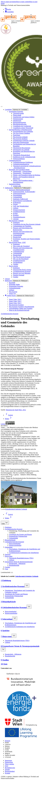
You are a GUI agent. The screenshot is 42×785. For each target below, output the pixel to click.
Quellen (7, 567)
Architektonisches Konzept (9, 314)
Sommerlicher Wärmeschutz (18, 536)
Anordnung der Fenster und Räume (20, 534)
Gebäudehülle (13, 538)
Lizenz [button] (3, 424)
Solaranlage (8, 547)
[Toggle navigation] (1, 106)
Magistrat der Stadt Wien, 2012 (16, 410)
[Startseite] (20, 23)
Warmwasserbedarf (15, 545)
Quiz (6, 569)
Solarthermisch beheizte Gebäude (16, 509)
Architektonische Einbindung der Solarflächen (24, 553)
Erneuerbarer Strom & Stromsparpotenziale (19, 562)
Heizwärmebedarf (14, 543)
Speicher (7, 554)
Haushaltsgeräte (14, 565)
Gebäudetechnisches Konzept (14, 542)
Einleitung (8, 527)
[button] (2, 783)
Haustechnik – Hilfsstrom (17, 563)
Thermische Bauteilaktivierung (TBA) (21, 558)
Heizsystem (8, 556)
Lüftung (11, 560)
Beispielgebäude (10, 540)
